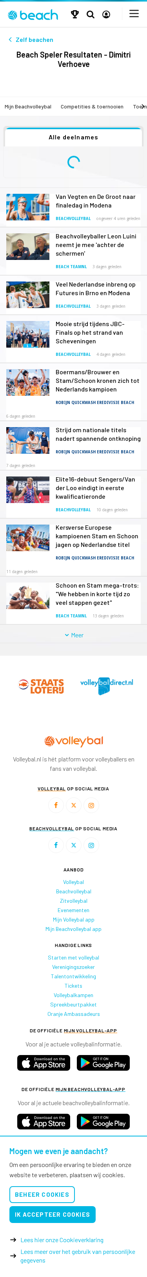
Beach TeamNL (71, 267)
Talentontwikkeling (73, 976)
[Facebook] (56, 805)
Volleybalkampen (73, 995)
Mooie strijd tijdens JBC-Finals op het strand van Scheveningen (90, 332)
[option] (41, 686)
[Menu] (134, 13)
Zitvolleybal (73, 900)
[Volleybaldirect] (106, 686)
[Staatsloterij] (41, 686)
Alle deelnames (74, 137)
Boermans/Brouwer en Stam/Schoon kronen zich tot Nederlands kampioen (98, 380)
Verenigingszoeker (73, 966)
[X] (74, 805)
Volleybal (73, 881)
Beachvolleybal (73, 218)
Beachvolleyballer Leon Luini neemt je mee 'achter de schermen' (96, 244)
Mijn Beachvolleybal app (73, 928)
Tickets (73, 985)
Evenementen (73, 910)
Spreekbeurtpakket (73, 1004)
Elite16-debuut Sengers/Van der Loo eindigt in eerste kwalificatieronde (95, 487)
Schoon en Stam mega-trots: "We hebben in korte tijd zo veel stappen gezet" (97, 593)
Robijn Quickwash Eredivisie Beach (95, 402)
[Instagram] (91, 805)
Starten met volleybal (73, 957)
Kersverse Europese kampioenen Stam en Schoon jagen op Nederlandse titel (97, 535)
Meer (76, 634)
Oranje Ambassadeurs (73, 1013)
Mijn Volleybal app (73, 919)
